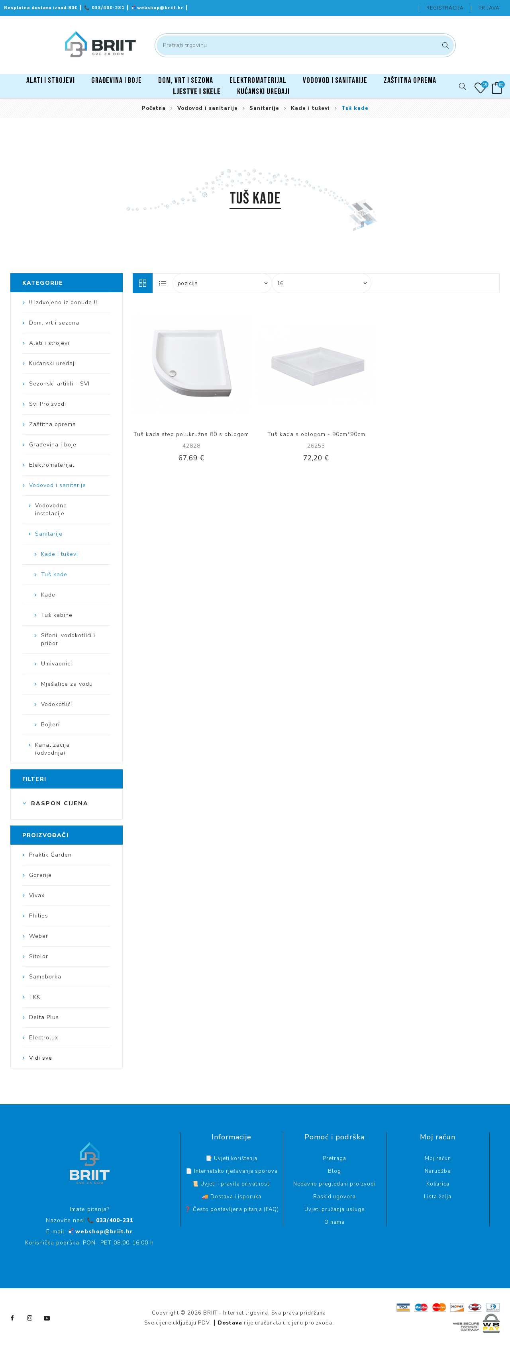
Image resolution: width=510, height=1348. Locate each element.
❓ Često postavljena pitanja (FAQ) (231, 1209)
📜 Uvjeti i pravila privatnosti (231, 1184)
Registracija (445, 8)
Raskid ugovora (334, 1196)
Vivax (37, 895)
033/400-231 (105, 8)
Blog (334, 1171)
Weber (38, 936)
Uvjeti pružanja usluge (334, 1209)
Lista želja (437, 1196)
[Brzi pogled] (167, 364)
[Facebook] (12, 1318)
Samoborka (45, 976)
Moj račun (438, 1158)
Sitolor (38, 956)
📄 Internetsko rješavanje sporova (232, 1171)
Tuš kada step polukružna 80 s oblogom (191, 434)
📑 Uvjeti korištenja (231, 1158)
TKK (34, 997)
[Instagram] (30, 1318)
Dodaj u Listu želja (200, 364)
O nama (334, 1222)
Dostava (230, 1322)
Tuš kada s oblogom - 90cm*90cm (316, 434)
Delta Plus (44, 1017)
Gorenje (40, 875)
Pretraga (444, 45)
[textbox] (305, 45)
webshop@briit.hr (158, 8)
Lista (163, 283)
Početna (154, 108)
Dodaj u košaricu (216, 364)
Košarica (437, 1184)
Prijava (489, 8)
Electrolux (43, 1037)
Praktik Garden (50, 855)
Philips (38, 916)
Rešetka (143, 283)
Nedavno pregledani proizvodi (334, 1184)
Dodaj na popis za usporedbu (183, 364)
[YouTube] (47, 1318)
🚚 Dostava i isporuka (231, 1196)
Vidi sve (40, 1058)
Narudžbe (438, 1171)
